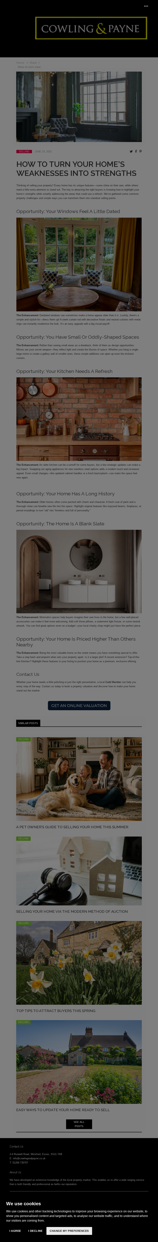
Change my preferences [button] (69, 1230)
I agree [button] (15, 1230)
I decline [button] (35, 1230)
